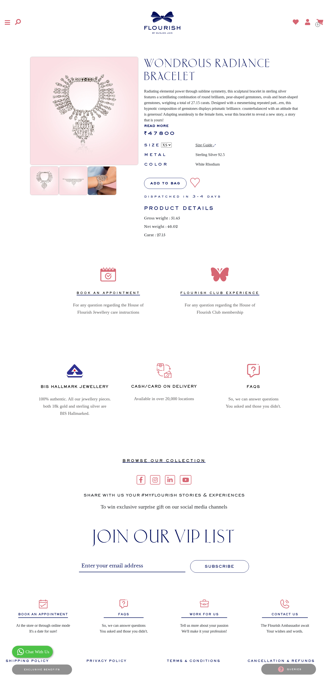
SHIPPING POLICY (27, 661)
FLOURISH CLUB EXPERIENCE (219, 293)
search (86, 22)
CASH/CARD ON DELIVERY (164, 386)
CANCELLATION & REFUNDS (281, 661)
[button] (7, 22)
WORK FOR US (204, 614)
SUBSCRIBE (219, 566)
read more (156, 126)
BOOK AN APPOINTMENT (108, 293)
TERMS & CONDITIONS (193, 661)
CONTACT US (285, 614)
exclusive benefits (42, 669)
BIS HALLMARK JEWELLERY (75, 386)
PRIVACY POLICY (106, 661)
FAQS (123, 614)
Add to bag (165, 183)
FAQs (253, 386)
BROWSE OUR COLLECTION (164, 460)
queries (294, 669)
